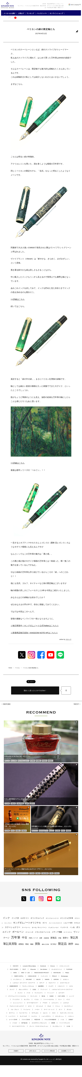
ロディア (42, 982)
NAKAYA (47, 979)
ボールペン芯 (29, 932)
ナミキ (28, 992)
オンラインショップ (56, 13)
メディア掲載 (57, 932)
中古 (13, 830)
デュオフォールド (53, 927)
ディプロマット (17, 979)
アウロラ (45, 1002)
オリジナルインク (37, 918)
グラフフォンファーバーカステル (17, 996)
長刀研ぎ (53, 944)
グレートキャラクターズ (55, 923)
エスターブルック (64, 982)
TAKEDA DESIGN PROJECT (41, 972)
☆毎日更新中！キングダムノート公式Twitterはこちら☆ (35, 626)
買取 (27, 803)
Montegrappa (64, 976)
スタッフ (68, 639)
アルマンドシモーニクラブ (17, 1006)
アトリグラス (16, 999)
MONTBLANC (57, 972)
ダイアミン (12, 1013)
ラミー (60, 999)
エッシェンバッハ (18, 1002)
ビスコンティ (55, 1002)
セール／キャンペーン (39, 927)
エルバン (45, 1013)
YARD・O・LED (25, 972)
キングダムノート (57, 1026)
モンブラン (27, 999)
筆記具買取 (20, 803)
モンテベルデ (23, 1016)
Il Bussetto (33, 969)
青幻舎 (43, 996)
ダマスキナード (44, 830)
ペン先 (72, 927)
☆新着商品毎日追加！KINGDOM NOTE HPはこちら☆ (34, 633)
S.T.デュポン (35, 1013)
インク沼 (14, 760)
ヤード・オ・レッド (49, 1009)
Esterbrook (43, 966)
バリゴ (68, 999)
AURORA (56, 979)
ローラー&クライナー (32, 1002)
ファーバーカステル (48, 999)
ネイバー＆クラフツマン (18, 1026)
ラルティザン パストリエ (66, 1013)
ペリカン (36, 999)
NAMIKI (51, 996)
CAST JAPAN (61, 996)
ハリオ (62, 1019)
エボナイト (24, 918)
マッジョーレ (26, 1009)
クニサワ (51, 986)
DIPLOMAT (29, 979)
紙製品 (21, 944)
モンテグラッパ (68, 1006)
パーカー (37, 1009)
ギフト (44, 923)
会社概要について (66, 1051)
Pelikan (67, 972)
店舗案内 (16, 1051)
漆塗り (18, 830)
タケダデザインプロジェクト (39, 1023)
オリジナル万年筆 (66, 918)
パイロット (71, 1016)
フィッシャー (50, 992)
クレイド (12, 989)
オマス (30, 1006)
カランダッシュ (59, 1016)
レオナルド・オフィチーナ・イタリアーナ (24, 982)
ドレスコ (20, 992)
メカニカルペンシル (42, 932)
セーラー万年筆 (13, 1019)
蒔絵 (27, 944)
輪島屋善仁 (41, 986)
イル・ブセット (15, 1009)
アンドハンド (44, 989)
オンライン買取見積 (49, 1051)
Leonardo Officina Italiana (29, 966)
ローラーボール (68, 932)
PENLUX (54, 976)
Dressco (52, 966)
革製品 (77, 944)
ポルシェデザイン (23, 989)
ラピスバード (52, 982)
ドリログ (14, 1023)
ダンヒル (69, 1009)
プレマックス (33, 996)
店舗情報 (46, 938)
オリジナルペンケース (52, 918)
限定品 (50, 760)
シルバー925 (67, 923)
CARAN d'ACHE (32, 976)
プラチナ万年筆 (26, 1019)
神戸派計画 (24, 1023)
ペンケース (64, 927)
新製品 (38, 760)
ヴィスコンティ (39, 992)
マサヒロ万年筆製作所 (50, 1019)
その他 (68, 1026)
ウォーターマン (23, 1013)
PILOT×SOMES (14, 969)
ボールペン (18, 932)
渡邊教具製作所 (14, 986)
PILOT (24, 969)
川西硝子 (70, 1019)
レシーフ (71, 996)
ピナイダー (61, 992)
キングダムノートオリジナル (27, 922)
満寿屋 (53, 1023)
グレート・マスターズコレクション (38, 1026)
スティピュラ (39, 1006)
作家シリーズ (33, 938)
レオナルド (66, 1002)
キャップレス (8, 923)
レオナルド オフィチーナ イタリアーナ (62, 989)
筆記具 (44, 760)
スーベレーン (26, 927)
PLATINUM (69, 969)
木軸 (59, 938)
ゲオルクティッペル (23, 873)
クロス (54, 1013)
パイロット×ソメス (64, 966)
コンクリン (34, 1016)
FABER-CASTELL (18, 976)
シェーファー (11, 1016)
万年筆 (32, 760)
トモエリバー (61, 986)
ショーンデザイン (46, 1016)
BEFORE (7, 704)
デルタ (49, 1006)
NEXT (76, 704)
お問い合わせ (32, 1051)
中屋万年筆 (37, 1019)
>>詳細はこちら (18, 463)
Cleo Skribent (43, 969)
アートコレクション (10, 873)
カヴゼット (66, 979)
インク (7, 760)
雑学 (70, 943)
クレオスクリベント (56, 969)
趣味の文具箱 (45, 944)
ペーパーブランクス (64, 1023)
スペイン (35, 830)
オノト (60, 1009)
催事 (40, 938)
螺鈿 (31, 944)
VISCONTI (15, 966)
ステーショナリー (12, 927)
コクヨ (71, 986)
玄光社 (34, 989)
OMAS (15, 972)
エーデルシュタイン (24, 760)
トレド (51, 830)
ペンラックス (44, 976)
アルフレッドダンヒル (28, 986)
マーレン (57, 1006)
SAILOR (38, 979)
